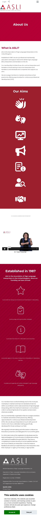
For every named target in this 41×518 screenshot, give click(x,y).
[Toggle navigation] (37, 1)
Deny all (29, 512)
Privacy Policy (7, 489)
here (13, 507)
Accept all (12, 512)
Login (4, 2)
